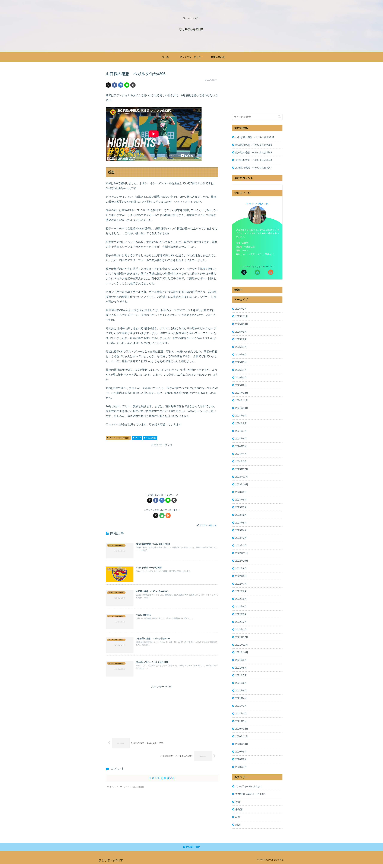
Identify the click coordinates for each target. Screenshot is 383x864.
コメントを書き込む (161, 778)
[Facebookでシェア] (114, 85)
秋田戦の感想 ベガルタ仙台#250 (253, 144)
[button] (133, 85)
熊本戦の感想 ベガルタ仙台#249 (253, 152)
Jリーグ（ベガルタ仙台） (119, 438)
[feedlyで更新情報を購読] (162, 515)
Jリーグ (138, 438)
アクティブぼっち (257, 203)
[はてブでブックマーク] (120, 85)
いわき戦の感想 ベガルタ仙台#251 (254, 137)
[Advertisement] (162, 468)
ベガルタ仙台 (151, 438)
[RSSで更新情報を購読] (168, 515)
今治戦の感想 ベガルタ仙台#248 (253, 160)
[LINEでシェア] (126, 85)
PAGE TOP (192, 846)
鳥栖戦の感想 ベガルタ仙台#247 (253, 167)
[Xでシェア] (108, 85)
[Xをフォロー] (155, 515)
